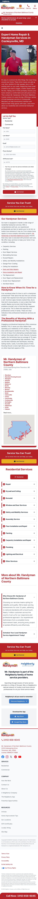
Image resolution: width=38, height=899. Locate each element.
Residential (8, 121)
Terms (7, 186)
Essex (7, 407)
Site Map (4, 832)
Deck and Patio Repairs (10, 269)
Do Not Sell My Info (7, 864)
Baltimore (8, 384)
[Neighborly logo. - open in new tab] (5, 1)
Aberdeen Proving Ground (13, 377)
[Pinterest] (15, 756)
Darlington (8, 402)
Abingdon (8, 378)
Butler (7, 393)
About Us (4, 789)
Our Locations (6, 820)
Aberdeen (8, 375)
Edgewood (8, 405)
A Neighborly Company (9, 793)
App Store (20, 716)
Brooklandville (9, 391)
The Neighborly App (8, 797)
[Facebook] (2, 756)
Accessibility (5, 860)
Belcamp (7, 387)
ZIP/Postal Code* (8, 158)
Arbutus (7, 380)
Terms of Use (5, 853)
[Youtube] (19, 756)
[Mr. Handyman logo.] (10, 664)
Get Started (20, 8)
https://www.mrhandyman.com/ (15, 179)
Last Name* (6, 135)
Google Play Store (20, 722)
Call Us (28, 8)
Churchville (8, 398)
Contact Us (5, 785)
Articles (4, 812)
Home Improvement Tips (9, 816)
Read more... (8, 413)
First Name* (6, 128)
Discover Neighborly (18, 701)
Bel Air (7, 386)
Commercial (9, 124)
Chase (7, 396)
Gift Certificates (6, 824)
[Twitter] (11, 756)
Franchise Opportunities (9, 801)
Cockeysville (9, 400)
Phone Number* (7, 151)
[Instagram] (7, 756)
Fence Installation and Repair (12, 272)
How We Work (6, 781)
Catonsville (8, 395)
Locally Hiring (6, 828)
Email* (4, 143)
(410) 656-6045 (12, 740)
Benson (7, 389)
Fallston (7, 409)
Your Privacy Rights (10, 868)
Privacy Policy (14, 186)
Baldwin (7, 382)
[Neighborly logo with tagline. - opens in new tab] (28, 664)
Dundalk (7, 404)
